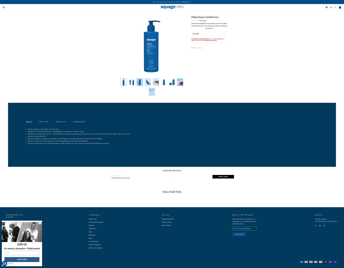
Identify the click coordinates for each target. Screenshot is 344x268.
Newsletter (92, 235)
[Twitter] (199, 47)
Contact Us (92, 228)
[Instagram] (320, 225)
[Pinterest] (202, 47)
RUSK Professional (94, 244)
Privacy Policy (166, 225)
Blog (90, 238)
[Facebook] (197, 47)
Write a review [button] (223, 176)
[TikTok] (324, 225)
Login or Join (93, 219)
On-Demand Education (96, 222)
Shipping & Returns (168, 219)
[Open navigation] (4, 7)
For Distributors (94, 241)
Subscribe (239, 234)
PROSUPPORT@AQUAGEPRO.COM (326, 221)
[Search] (335, 7)
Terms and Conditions (96, 248)
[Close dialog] (39, 222)
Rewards (91, 225)
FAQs (90, 232)
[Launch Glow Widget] (4, 263)
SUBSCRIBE (22, 259)
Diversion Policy (167, 222)
